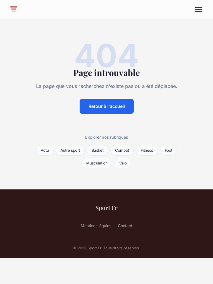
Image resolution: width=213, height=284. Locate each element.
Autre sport (70, 150)
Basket (97, 150)
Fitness (147, 150)
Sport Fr (106, 207)
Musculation (97, 163)
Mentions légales (96, 225)
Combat (122, 150)
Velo (123, 163)
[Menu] (198, 9)
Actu (45, 150)
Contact (125, 225)
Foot (168, 150)
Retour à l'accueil (106, 106)
